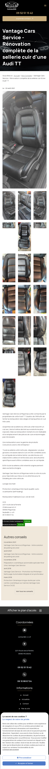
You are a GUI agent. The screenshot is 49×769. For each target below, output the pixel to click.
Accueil (17, 75)
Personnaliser (25, 758)
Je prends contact (23, 18)
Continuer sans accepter (11, 749)
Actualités (26, 699)
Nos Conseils (26, 75)
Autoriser (27, 521)
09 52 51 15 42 (24, 13)
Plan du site (25, 708)
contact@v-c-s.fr (24, 637)
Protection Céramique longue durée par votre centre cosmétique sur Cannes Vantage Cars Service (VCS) (22, 583)
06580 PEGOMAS (24, 652)
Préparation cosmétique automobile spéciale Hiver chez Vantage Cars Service (24, 564)
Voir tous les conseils (24, 591)
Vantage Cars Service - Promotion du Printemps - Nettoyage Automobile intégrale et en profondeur (23, 572)
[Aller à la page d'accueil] (12, 5)
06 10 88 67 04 (24, 681)
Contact (26, 704)
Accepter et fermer (25, 763)
